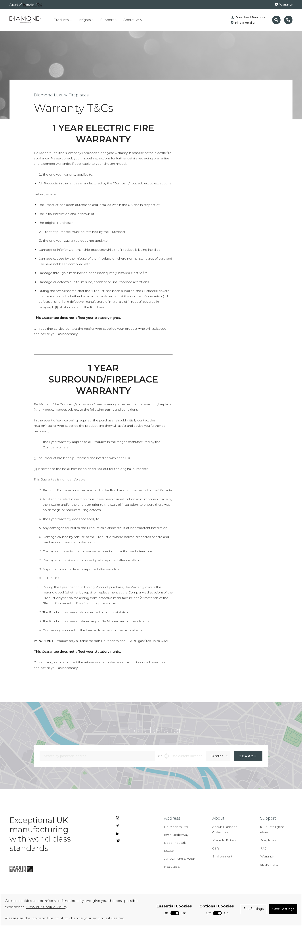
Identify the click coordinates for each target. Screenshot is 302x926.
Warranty (285, 4)
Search (248, 756)
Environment (222, 856)
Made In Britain (224, 840)
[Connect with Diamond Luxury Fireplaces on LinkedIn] (117, 833)
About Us (131, 20)
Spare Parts (269, 865)
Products (61, 20)
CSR (215, 848)
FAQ (263, 848)
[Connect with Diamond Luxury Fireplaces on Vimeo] (118, 840)
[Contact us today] (288, 20)
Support (107, 20)
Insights (84, 20)
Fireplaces (268, 840)
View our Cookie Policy (46, 907)
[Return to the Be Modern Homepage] (25, 19)
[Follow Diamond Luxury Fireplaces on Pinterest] (118, 825)
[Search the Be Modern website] (276, 20)
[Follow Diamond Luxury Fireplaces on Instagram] (117, 817)
